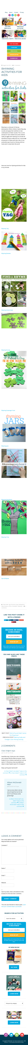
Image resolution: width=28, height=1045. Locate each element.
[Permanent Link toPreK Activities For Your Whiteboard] (13, 693)
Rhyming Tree (5, 537)
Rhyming (20, 606)
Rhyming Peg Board (6, 499)
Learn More (14, 1022)
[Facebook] (9, 15)
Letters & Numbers (12, 606)
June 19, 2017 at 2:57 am (7, 753)
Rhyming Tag (4, 228)
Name (3, 868)
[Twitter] (12, 15)
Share (22, 620)
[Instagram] (15, 15)
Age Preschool (12, 604)
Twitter (11, 1035)
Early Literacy (4, 606)
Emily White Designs (19, 1042)
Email (3, 875)
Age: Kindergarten (20, 604)
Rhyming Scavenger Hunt (8, 410)
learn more (14, 994)
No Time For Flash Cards (14, 6)
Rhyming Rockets (6, 253)
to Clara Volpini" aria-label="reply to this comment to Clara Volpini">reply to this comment (15, 773)
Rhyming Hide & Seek (7, 310)
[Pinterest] (18, 15)
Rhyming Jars (5, 446)
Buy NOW (14, 967)
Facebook (6, 1035)
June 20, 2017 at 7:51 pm (13, 786)
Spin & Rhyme (5, 578)
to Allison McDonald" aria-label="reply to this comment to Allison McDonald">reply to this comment (16, 802)
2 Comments (17, 65)
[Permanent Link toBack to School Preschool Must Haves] (13, 669)
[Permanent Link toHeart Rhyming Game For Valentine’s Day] (14, 718)
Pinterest (22, 1035)
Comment (4, 845)
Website (3, 882)
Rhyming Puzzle (5, 350)
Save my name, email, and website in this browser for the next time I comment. (12, 892)
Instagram (17, 1035)
